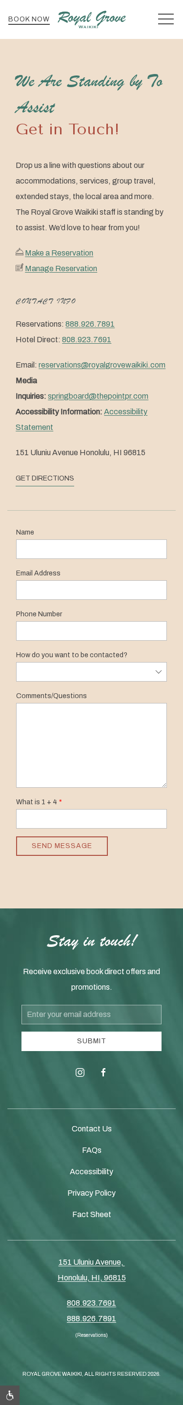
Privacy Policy (91, 1193)
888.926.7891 (90, 324)
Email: (90, 396)
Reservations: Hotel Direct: (65, 332)
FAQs (92, 1150)
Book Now (29, 19)
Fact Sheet (91, 1214)
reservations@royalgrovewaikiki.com (102, 365)
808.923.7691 (86, 339)
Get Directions (45, 478)
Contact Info (46, 301)
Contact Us (92, 1129)
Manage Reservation (61, 268)
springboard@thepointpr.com (98, 396)
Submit (91, 1041)
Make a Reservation (59, 253)
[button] (166, 19)
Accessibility (91, 1171)
